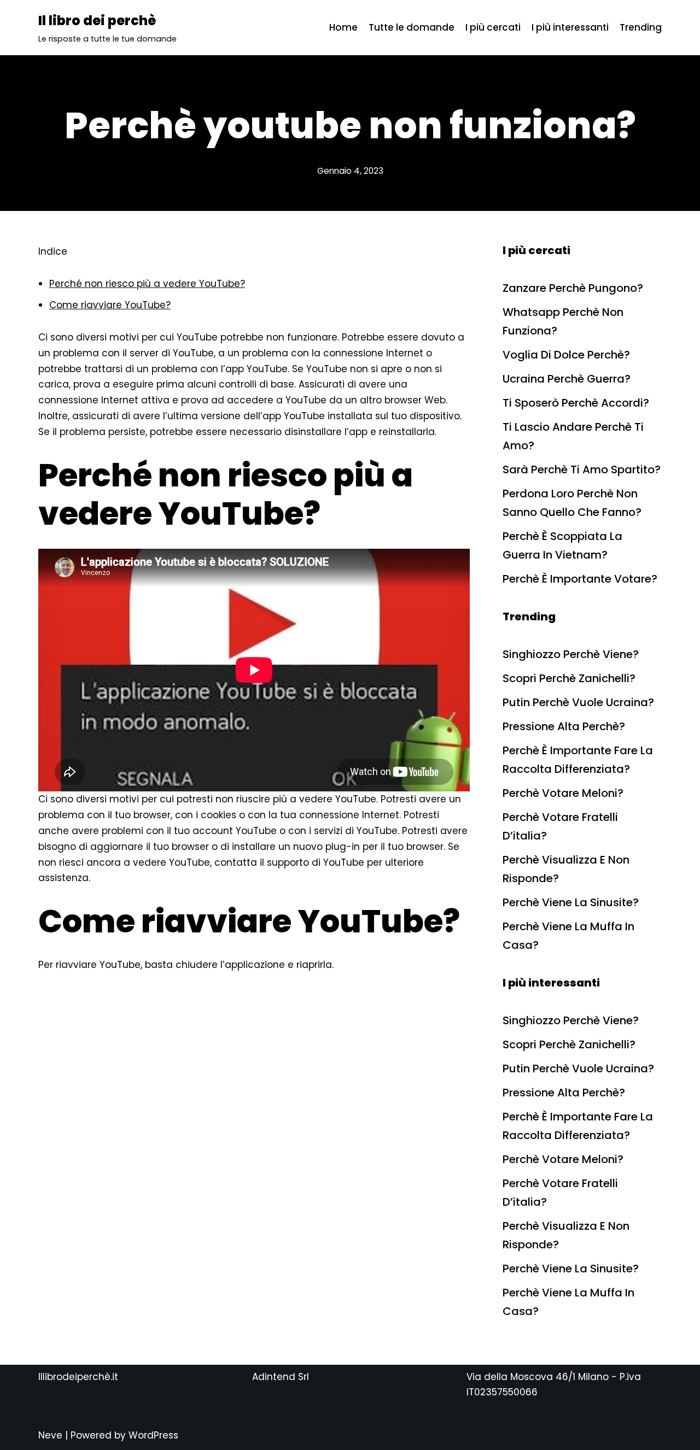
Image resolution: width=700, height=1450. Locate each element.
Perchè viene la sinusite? (571, 902)
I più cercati (493, 27)
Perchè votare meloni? (563, 793)
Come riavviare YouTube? (110, 305)
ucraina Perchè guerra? (567, 378)
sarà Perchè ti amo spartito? (582, 469)
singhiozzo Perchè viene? (571, 654)
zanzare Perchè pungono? (573, 288)
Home (343, 27)
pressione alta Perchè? (564, 726)
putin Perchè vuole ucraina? (578, 702)
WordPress (153, 1435)
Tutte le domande (411, 27)
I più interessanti (570, 27)
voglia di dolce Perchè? (566, 354)
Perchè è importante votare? (580, 578)
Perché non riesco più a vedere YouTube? (147, 283)
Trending (641, 27)
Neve (50, 1435)
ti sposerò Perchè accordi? (576, 402)
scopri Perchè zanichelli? (569, 678)
